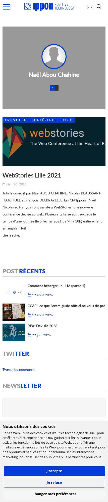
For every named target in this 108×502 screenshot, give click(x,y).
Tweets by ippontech (19, 369)
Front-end (16, 120)
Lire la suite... (12, 235)
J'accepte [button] (54, 470)
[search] (100, 7)
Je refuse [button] (54, 482)
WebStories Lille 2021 (32, 175)
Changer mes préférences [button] (54, 493)
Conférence (44, 120)
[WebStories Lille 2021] (54, 141)
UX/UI (67, 120)
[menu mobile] (6, 7)
